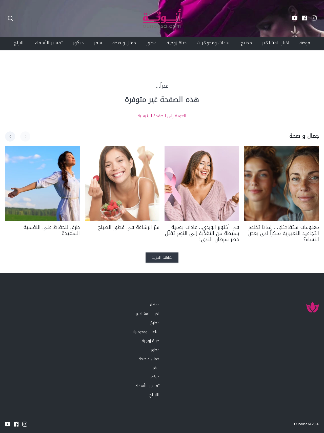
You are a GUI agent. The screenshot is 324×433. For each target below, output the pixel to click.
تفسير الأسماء (147, 386)
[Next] (25, 136)
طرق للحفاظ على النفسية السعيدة (51, 230)
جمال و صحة (149, 359)
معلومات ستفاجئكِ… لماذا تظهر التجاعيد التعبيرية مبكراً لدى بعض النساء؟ (283, 233)
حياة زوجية (150, 341)
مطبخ (154, 323)
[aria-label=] (10, 18)
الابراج (154, 395)
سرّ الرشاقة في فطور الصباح (128, 227)
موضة (154, 305)
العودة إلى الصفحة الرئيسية (162, 116)
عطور (155, 350)
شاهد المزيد (162, 257)
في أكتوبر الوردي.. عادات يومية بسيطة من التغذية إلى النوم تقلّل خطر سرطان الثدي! (202, 233)
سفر (155, 368)
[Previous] (10, 136)
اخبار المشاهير (147, 314)
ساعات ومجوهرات (145, 332)
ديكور (154, 377)
